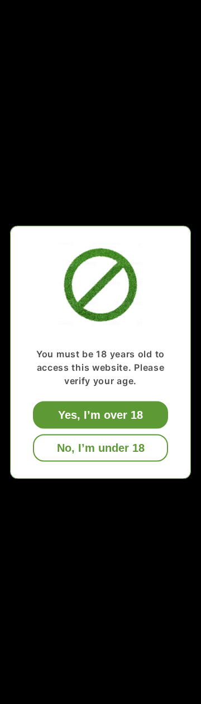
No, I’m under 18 (101, 447)
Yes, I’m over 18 (100, 414)
